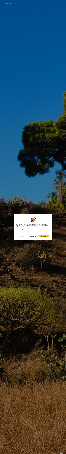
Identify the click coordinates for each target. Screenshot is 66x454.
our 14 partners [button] (27, 224)
